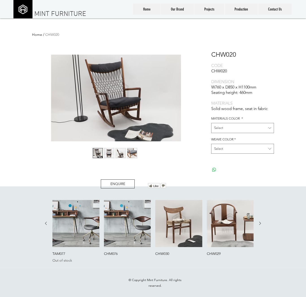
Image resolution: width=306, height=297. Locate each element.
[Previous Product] (46, 223)
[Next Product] (260, 223)
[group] (153, 231)
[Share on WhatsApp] (214, 169)
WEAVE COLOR (223, 139)
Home (37, 34)
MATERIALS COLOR (227, 118)
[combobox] (242, 128)
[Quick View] (75, 223)
